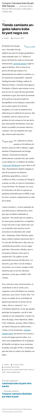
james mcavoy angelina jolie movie (15, 369)
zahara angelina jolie (13, 372)
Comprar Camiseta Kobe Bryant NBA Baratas (17, 409)
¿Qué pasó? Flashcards (11, 165)
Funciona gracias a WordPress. (12, 412)
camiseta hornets (20, 63)
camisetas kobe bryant (11, 367)
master (6, 38)
